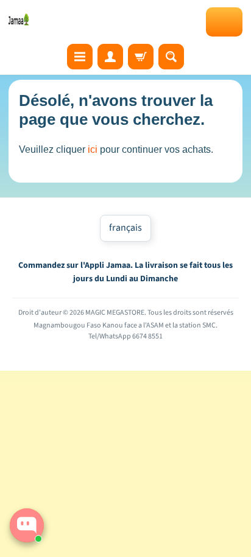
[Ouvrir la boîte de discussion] (27, 525)
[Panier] (141, 56)
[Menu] (80, 56)
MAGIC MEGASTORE (114, 312)
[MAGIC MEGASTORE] (19, 19)
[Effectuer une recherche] (171, 56)
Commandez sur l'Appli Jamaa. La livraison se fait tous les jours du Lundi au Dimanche (125, 272)
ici (92, 149)
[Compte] (110, 56)
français (125, 227)
